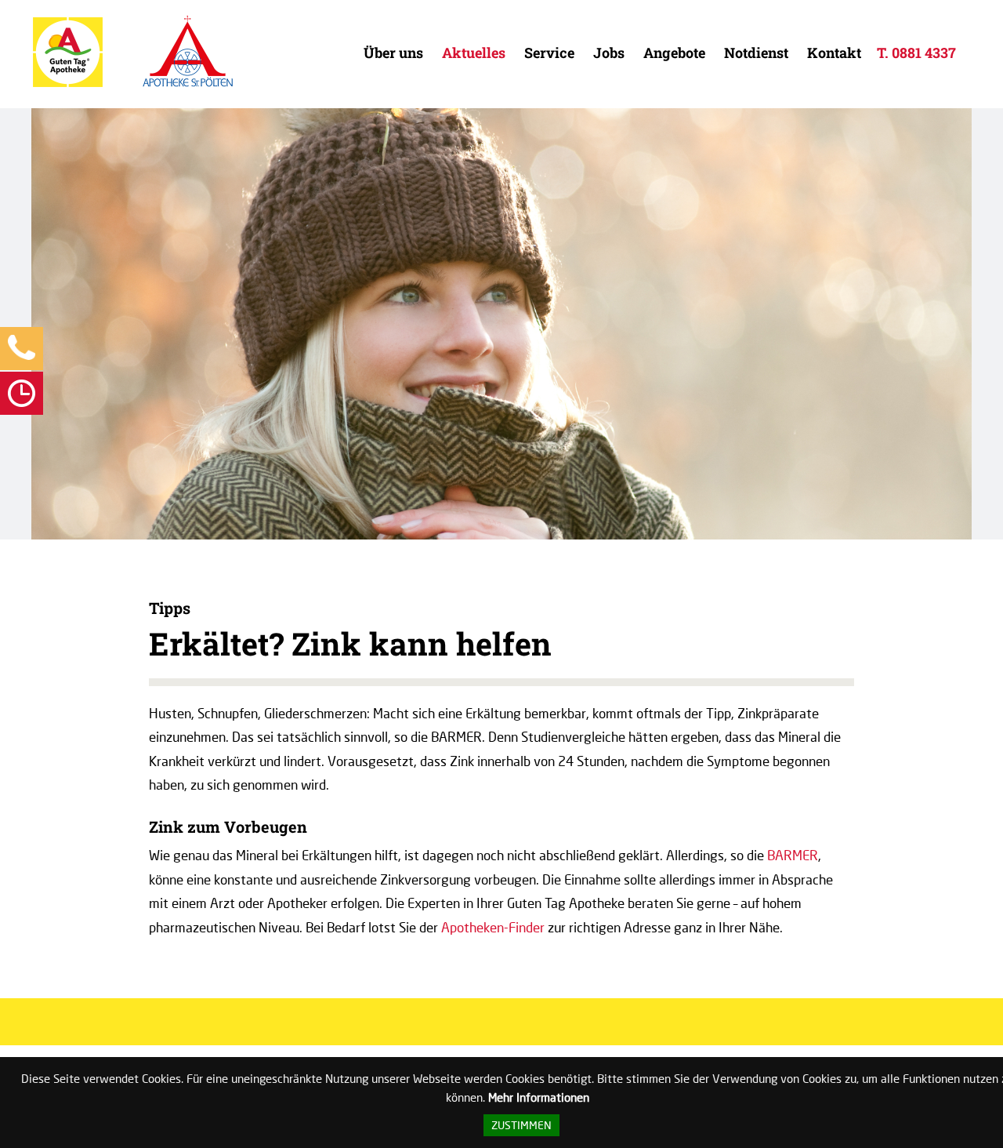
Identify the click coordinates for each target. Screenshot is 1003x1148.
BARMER (792, 855)
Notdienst (756, 52)
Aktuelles (473, 52)
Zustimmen (521, 1125)
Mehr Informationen (538, 1097)
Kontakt (834, 52)
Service (549, 52)
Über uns (393, 52)
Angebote (674, 52)
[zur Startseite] (67, 83)
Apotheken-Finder (493, 927)
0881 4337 (924, 52)
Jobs (609, 52)
